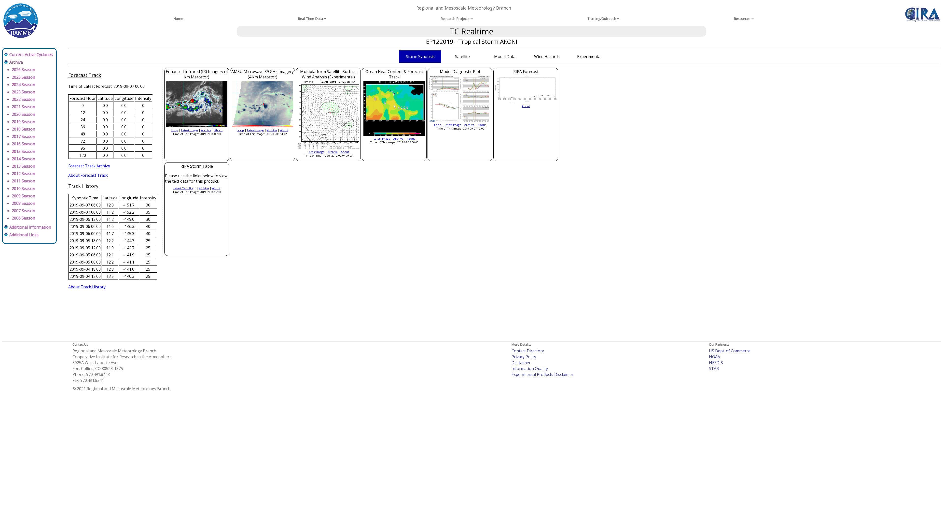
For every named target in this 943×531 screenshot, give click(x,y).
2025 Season (23, 77)
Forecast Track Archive (89, 166)
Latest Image (189, 130)
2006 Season (23, 218)
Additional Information (30, 227)
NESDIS (716, 362)
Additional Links (24, 234)
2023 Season (23, 92)
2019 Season (23, 121)
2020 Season (23, 114)
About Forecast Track (88, 175)
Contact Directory (528, 351)
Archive (206, 130)
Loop (174, 130)
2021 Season (23, 106)
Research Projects (455, 18)
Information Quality (530, 368)
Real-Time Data (310, 18)
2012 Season (23, 173)
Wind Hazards (547, 56)
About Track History (87, 287)
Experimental (589, 56)
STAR (714, 368)
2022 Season (23, 99)
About (218, 130)
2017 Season (23, 136)
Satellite (462, 56)
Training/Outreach (601, 18)
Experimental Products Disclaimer (542, 374)
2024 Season (23, 84)
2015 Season (23, 151)
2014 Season (23, 159)
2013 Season (23, 166)
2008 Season (23, 203)
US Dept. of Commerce (729, 351)
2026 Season (23, 69)
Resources (742, 18)
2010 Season (23, 188)
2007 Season (23, 210)
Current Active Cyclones (31, 54)
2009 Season (23, 196)
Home (178, 18)
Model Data (504, 56)
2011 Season (23, 181)
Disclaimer (521, 362)
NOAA (714, 356)
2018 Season (23, 129)
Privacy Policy (524, 356)
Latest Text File (183, 188)
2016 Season (23, 144)
